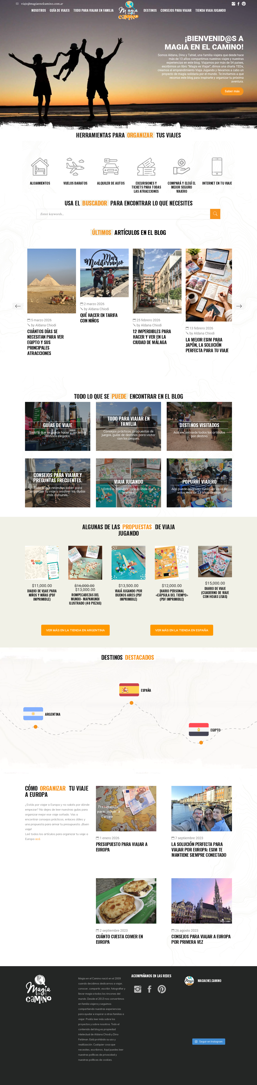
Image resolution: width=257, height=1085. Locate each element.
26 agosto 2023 (186, 930)
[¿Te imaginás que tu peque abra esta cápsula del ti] (208, 1003)
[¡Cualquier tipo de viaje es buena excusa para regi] (224, 1003)
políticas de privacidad (102, 1054)
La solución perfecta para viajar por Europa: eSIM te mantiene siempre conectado (198, 849)
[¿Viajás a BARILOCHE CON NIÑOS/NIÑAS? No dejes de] (192, 1021)
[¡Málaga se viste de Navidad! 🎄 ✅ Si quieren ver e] (192, 1030)
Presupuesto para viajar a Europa (122, 847)
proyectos (84, 1024)
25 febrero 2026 (44, 320)
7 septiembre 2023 (189, 838)
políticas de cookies (100, 1059)
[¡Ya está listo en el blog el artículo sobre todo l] (224, 1030)
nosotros (105, 1024)
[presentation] (18, 306)
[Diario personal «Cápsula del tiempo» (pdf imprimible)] (172, 563)
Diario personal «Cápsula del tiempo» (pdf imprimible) (172, 594)
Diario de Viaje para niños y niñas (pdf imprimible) (42, 594)
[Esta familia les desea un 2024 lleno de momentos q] (208, 1021)
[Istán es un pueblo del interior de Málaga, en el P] (192, 994)
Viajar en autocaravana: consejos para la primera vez (151, 339)
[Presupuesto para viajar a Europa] (126, 808)
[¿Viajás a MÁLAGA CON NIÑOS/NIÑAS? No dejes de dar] (208, 1012)
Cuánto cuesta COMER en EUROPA (119, 939)
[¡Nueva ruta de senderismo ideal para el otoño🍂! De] (208, 1030)
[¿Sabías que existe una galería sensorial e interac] (224, 1021)
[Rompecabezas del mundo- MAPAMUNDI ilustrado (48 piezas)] (85, 563)
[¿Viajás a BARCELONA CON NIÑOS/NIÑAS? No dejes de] (192, 1012)
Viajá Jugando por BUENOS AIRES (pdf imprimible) (128, 594)
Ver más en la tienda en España (181, 630)
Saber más (232, 91)
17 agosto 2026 (149, 320)
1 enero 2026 (109, 838)
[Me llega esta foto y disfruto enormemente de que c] (192, 1003)
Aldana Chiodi (45, 325)
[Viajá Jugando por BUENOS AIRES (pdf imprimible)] (128, 563)
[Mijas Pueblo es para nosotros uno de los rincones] (208, 994)
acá (37, 839)
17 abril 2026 (200, 328)
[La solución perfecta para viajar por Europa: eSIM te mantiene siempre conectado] (201, 808)
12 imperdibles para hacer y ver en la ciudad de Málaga (48, 336)
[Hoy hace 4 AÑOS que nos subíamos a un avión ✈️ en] (224, 994)
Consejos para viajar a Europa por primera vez (200, 939)
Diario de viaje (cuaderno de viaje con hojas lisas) (215, 592)
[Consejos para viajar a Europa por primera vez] (201, 901)
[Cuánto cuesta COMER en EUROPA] (126, 901)
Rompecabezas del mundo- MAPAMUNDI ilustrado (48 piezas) (85, 598)
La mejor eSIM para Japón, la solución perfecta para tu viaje (103, 345)
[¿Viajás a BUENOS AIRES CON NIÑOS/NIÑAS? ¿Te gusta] (224, 1012)
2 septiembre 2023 (114, 930)
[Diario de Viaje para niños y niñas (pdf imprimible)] (42, 563)
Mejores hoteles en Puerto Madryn (205, 342)
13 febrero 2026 (97, 328)
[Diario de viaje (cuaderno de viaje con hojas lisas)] (215, 561)
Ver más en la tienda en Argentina (75, 630)
